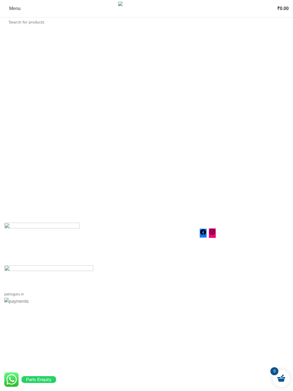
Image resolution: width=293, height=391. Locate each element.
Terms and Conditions (124, 274)
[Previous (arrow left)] (10, 195)
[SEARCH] (283, 22)
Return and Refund (121, 263)
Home (108, 231)
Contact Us (113, 252)
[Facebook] (203, 234)
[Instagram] (212, 233)
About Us (111, 242)
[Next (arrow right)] (283, 195)
